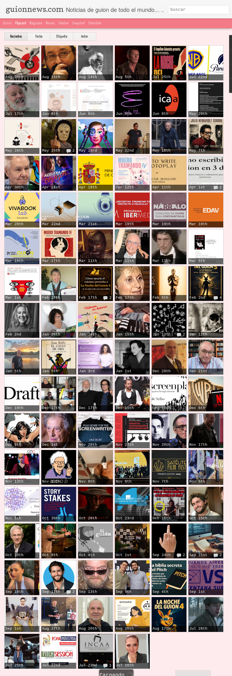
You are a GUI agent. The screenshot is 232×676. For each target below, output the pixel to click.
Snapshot (78, 23)
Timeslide (94, 23)
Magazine (35, 23)
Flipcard (20, 23)
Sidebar (63, 23)
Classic (7, 23)
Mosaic (50, 23)
